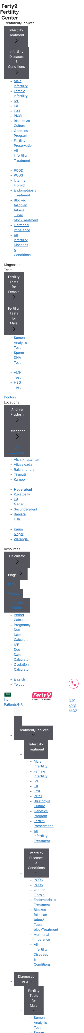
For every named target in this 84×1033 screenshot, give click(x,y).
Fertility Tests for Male (14, 315)
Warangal (21, 539)
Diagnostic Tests (26, 979)
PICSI (18, 116)
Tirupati (20, 474)
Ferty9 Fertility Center (9, 12)
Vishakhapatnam (27, 460)
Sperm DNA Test (19, 358)
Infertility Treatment (16, 32)
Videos (13, 593)
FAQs (12, 584)
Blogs (13, 575)
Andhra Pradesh (17, 411)
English (19, 679)
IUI (16, 106)
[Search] (18, 721)
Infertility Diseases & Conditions (16, 59)
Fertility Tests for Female (14, 284)
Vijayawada (23, 464)
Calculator (17, 556)
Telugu (19, 684)
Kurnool (20, 479)
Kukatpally (22, 494)
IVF (16, 101)
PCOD (18, 170)
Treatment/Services (33, 730)
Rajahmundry (24, 469)
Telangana (17, 431)
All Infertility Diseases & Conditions (22, 245)
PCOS (18, 175)
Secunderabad (25, 509)
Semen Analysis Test (20, 343)
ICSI (17, 111)
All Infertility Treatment (22, 155)
